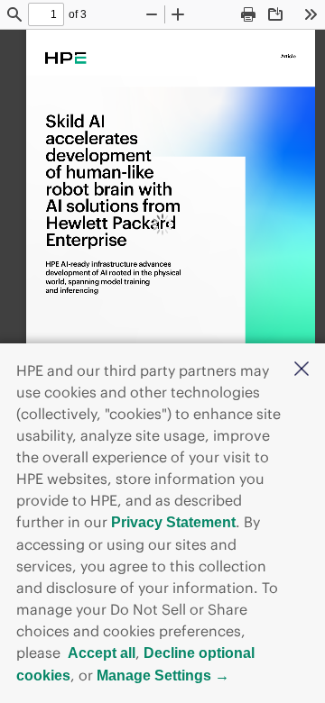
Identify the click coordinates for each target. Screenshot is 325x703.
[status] (46, 14)
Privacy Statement (173, 522)
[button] (301, 370)
